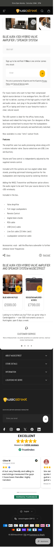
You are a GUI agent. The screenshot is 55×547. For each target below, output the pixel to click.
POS (24, 535)
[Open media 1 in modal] (33, 22)
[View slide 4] (31, 346)
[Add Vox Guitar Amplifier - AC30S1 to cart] (39, 288)
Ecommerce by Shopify (37, 535)
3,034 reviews (31, 445)
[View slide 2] (25, 346)
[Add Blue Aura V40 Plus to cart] (18, 288)
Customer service (26, 333)
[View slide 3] (28, 346)
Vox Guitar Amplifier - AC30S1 (34, 298)
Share (8, 255)
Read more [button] (49, 484)
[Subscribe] (42, 73)
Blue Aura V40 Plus (10, 297)
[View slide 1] (21, 346)
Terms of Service (19, 84)
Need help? (46, 255)
